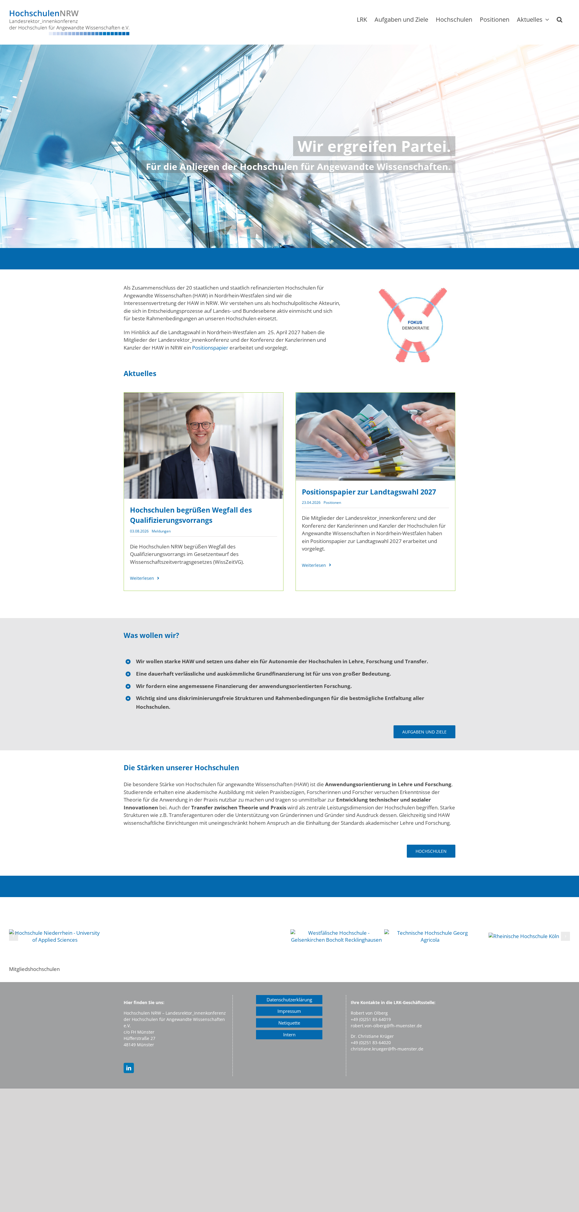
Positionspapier (210, 347)
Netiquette (289, 1023)
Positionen (332, 502)
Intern (289, 1034)
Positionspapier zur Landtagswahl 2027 (369, 492)
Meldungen (161, 531)
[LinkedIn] (129, 1068)
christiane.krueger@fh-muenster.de (387, 1049)
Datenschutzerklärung (289, 1000)
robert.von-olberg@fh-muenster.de (386, 1025)
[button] (559, 19)
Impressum (289, 1011)
